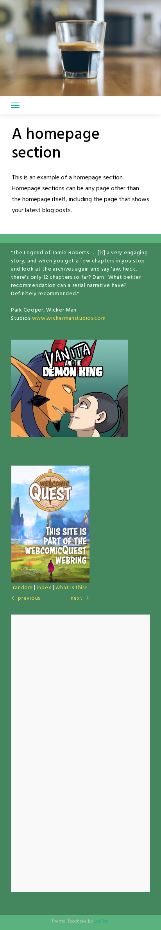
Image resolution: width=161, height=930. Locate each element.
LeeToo (101, 921)
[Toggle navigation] (15, 105)
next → (80, 598)
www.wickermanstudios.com (69, 318)
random (22, 587)
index (44, 587)
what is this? (71, 587)
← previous (25, 598)
